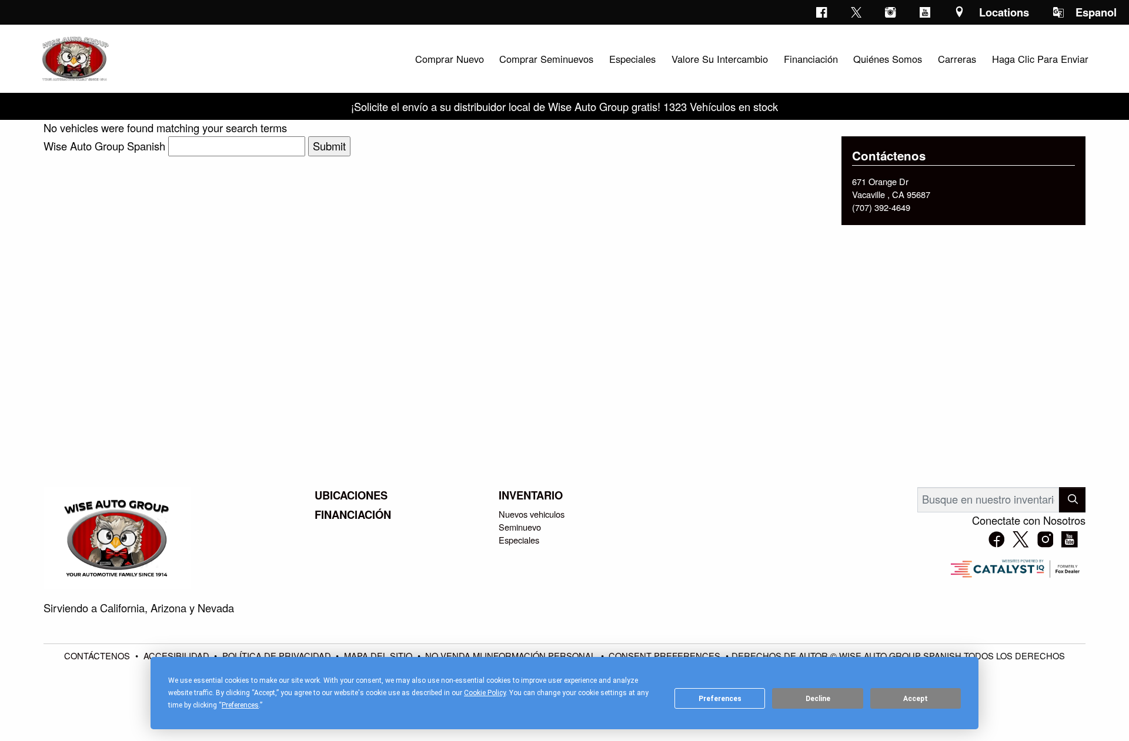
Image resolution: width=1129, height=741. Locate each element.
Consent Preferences (664, 655)
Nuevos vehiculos (531, 514)
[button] (449, 58)
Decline (818, 699)
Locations (1004, 12)
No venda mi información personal (511, 655)
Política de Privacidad (277, 655)
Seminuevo (520, 527)
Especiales (519, 540)
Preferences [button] (240, 705)
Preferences (720, 699)
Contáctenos (98, 655)
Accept (915, 699)
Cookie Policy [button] (485, 693)
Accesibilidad (177, 655)
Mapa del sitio (379, 655)
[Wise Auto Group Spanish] (74, 57)
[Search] (1072, 499)
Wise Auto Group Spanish (104, 145)
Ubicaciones (351, 495)
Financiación (353, 515)
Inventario (531, 495)
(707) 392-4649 (881, 207)
